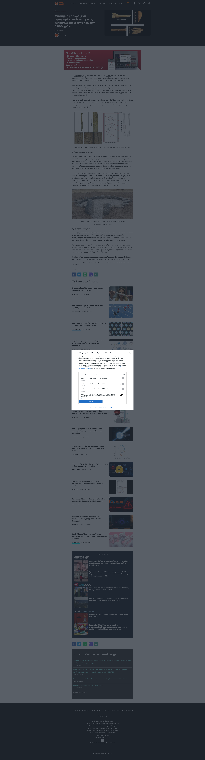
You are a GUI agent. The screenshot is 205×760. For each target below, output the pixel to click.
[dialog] (102, 380)
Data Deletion (93, 407)
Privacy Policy (111, 407)
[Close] (130, 353)
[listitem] (102, 375)
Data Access (102, 407)
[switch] (122, 378)
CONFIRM (91, 401)
